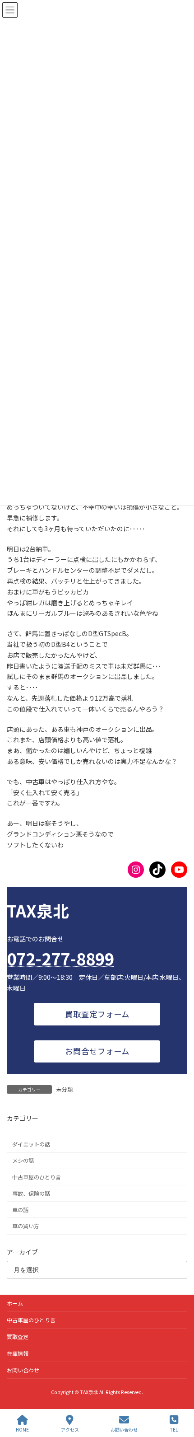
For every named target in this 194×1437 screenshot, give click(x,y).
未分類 (64, 1089)
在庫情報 (17, 1353)
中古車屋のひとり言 (36, 1177)
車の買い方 (25, 1226)
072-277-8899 (60, 958)
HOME (22, 1429)
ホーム (15, 1303)
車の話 (20, 1210)
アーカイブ (22, 1251)
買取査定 (17, 1336)
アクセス (70, 1429)
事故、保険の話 (31, 1193)
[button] (97, 1014)
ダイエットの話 (31, 1144)
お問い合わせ (23, 1370)
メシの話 (23, 1160)
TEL (174, 1429)
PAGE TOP (179, 1395)
